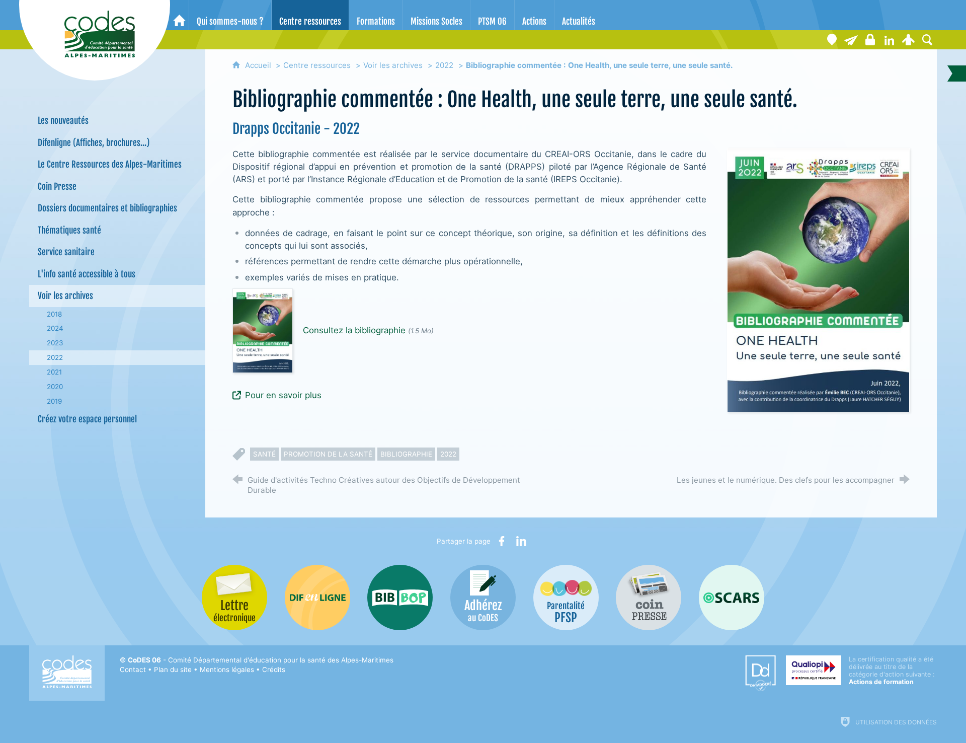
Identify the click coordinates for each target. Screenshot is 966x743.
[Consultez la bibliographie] (262, 330)
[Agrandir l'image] (818, 279)
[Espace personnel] (908, 39)
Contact (133, 669)
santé (264, 454)
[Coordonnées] (831, 39)
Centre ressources (317, 65)
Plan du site (173, 669)
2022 (444, 65)
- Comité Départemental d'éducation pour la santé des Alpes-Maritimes (260, 660)
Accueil (259, 65)
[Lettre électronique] (850, 39)
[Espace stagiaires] (869, 39)
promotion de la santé (328, 454)
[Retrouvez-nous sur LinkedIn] (889, 39)
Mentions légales (227, 669)
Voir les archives (393, 65)
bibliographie (406, 454)
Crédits (273, 669)
